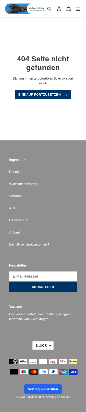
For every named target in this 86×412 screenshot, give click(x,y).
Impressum (17, 160)
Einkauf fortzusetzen (39, 94)
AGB (13, 208)
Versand (15, 196)
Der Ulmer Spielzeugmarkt (29, 244)
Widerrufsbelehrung (23, 184)
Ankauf (14, 232)
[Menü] (78, 9)
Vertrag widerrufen (43, 389)
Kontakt (15, 172)
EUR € (41, 345)
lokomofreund (35, 396)
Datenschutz (18, 220)
